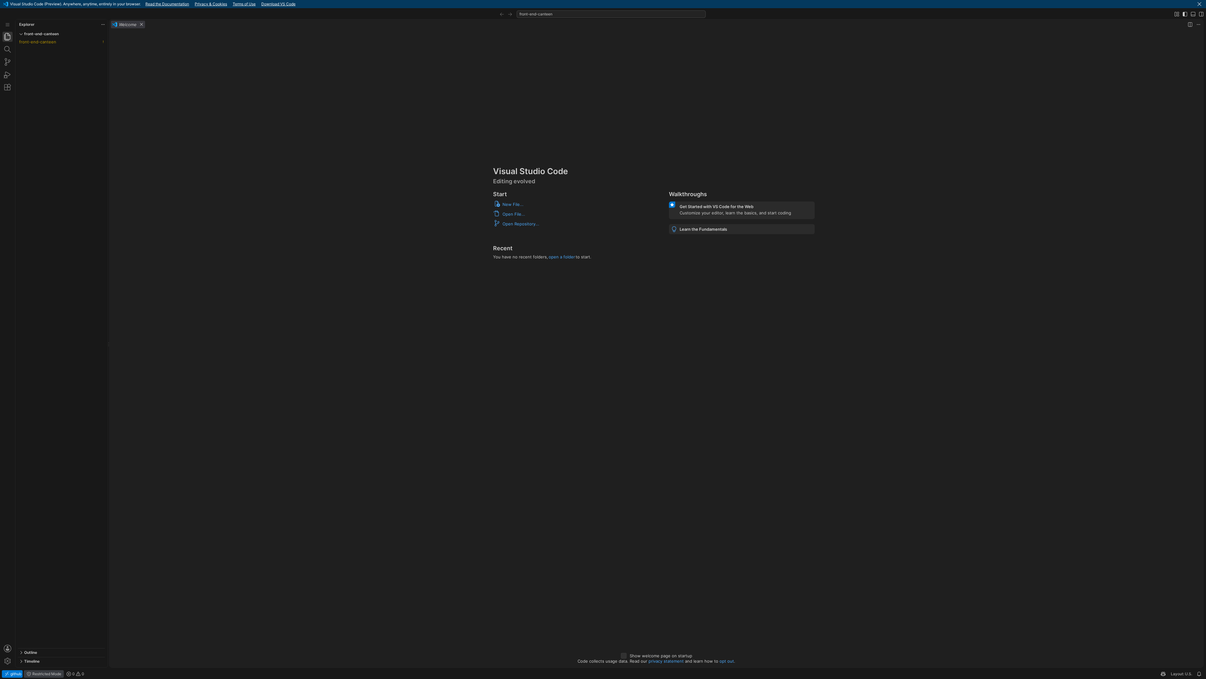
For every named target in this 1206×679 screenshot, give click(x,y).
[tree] (61, 343)
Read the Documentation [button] (167, 4)
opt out (727, 661)
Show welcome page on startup (661, 655)
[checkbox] (624, 656)
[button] (1199, 4)
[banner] (603, 4)
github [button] (15, 673)
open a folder (562, 256)
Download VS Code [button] (278, 4)
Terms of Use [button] (244, 4)
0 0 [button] (77, 673)
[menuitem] (7, 24)
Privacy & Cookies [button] (211, 4)
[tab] (7, 36)
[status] (603, 674)
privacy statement (666, 661)
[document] (656, 348)
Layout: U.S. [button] (1181, 673)
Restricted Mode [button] (46, 673)
